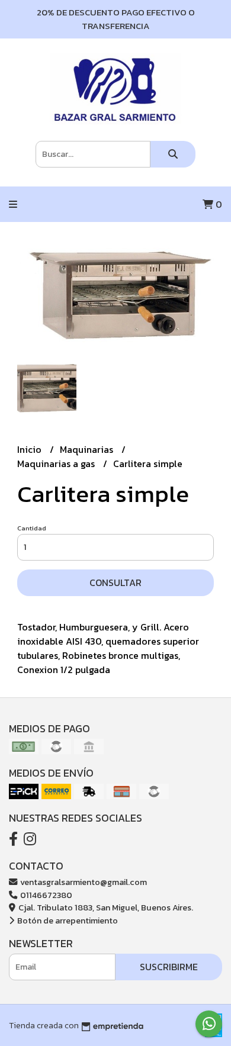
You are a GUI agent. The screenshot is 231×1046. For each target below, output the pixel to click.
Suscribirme (169, 967)
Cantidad (31, 528)
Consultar (115, 582)
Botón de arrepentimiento (66, 920)
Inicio (30, 449)
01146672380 (45, 895)
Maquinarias (88, 449)
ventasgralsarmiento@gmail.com (82, 882)
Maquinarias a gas (57, 463)
